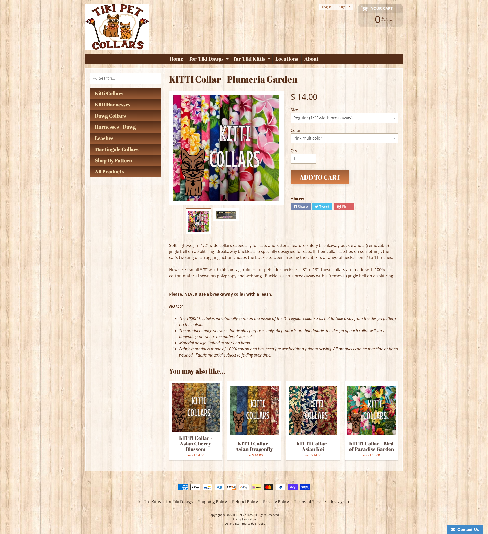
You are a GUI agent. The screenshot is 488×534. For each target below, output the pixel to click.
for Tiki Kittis (253, 59)
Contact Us (467, 529)
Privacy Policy (276, 502)
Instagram (340, 502)
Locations (286, 58)
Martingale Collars (117, 149)
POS (225, 523)
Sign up (344, 7)
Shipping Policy (212, 502)
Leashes (104, 138)
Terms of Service (310, 502)
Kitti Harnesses (112, 104)
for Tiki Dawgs (209, 59)
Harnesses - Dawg (115, 126)
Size (294, 110)
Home (176, 58)
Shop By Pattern (113, 160)
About (311, 58)
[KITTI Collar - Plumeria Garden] (198, 221)
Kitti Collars (109, 93)
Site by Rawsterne (244, 519)
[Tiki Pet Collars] (117, 27)
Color (296, 130)
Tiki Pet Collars (242, 515)
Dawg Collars (110, 115)
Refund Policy (245, 502)
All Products (109, 171)
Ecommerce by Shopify (250, 523)
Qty (294, 150)
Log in (326, 7)
